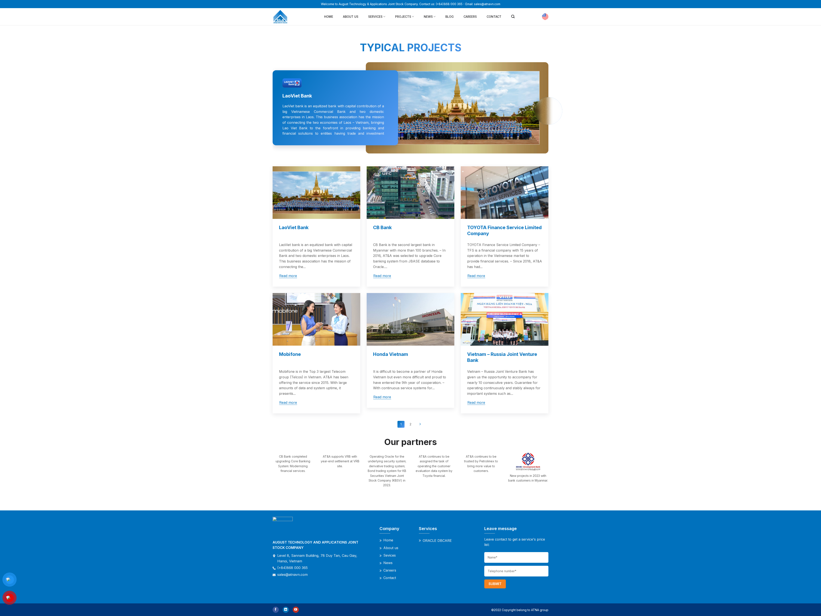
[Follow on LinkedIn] (286, 610)
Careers (470, 16)
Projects (403, 16)
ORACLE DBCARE (437, 540)
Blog (449, 16)
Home (328, 16)
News (428, 16)
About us (350, 16)
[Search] (513, 16)
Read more (288, 276)
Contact (494, 16)
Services (375, 16)
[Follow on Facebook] (276, 610)
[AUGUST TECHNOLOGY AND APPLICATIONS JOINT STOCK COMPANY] (281, 16)
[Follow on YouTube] (296, 610)
